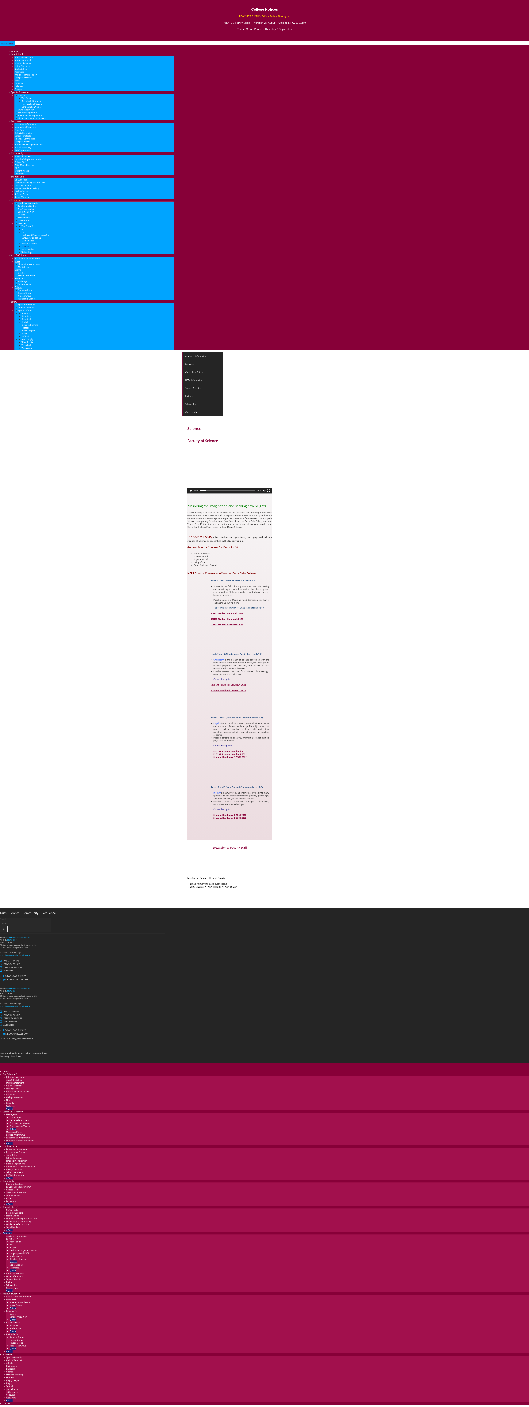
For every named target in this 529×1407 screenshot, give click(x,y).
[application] (229, 470)
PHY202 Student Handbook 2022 (230, 754)
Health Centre (12, 1215)
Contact (6, 1403)
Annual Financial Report (17, 1091)
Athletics (10, 1363)
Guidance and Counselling (18, 1221)
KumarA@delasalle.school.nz (212, 883)
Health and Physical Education (24, 1250)
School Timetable (14, 1157)
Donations (11, 1201)
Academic (7, 1233)
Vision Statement (14, 1085)
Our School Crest (14, 1131)
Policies (188, 396)
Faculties (189, 364)
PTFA (8, 1198)
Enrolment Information (17, 1149)
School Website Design (9, 955)
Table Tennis (11, 1391)
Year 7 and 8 (15, 1241)
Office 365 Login (12, 967)
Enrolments (10, 1021)
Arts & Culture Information (18, 1296)
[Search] (4, 929)
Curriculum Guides (194, 372)
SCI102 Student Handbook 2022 (227, 619)
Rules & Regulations (15, 1163)
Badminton (11, 1365)
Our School (8, 1074)
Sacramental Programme (18, 1137)
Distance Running (14, 1374)
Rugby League (12, 1380)
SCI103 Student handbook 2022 (227, 624)
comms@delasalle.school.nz (18, 937)
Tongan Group (16, 1339)
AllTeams (25, 955)
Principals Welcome (15, 1077)
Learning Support (14, 1212)
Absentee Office (12, 970)
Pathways (14, 1325)
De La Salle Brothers (19, 1120)
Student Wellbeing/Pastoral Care (21, 1218)
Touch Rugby (12, 1389)
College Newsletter (15, 1097)
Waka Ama (11, 1397)
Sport (5, 1354)
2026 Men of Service (16, 1192)
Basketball (11, 1368)
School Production (18, 1316)
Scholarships (191, 404)
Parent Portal (11, 960)
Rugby (9, 1383)
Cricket (9, 1371)
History (9, 1114)
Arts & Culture (9, 1293)
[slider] (227, 490)
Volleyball (10, 1394)
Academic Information (195, 356)
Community (8, 1181)
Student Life (8, 1207)
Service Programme (15, 1134)
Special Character (11, 1111)
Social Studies (16, 1264)
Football (10, 1377)
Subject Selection (193, 388)
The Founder (16, 1117)
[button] (229, 469)
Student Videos (13, 1195)
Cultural (10, 1334)
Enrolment (8, 1146)
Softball (9, 1386)
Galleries (10, 1105)
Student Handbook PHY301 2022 (230, 757)
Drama (9, 1311)
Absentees (8, 1024)
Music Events (16, 1305)
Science (13, 1261)
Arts (12, 1244)
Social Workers (13, 1227)
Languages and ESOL (19, 1253)
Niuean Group (16, 1342)
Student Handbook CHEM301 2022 (228, 690)
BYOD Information (15, 1175)
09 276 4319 (12, 940)
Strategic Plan (12, 1088)
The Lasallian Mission (20, 1123)
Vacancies (10, 1094)
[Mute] (264, 490)
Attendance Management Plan (20, 1166)
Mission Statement (15, 1082)
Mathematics (16, 1256)
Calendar (10, 1103)
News (8, 1100)
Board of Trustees (14, 1183)
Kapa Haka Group (18, 1345)
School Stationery (14, 1172)
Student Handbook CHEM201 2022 (228, 684)
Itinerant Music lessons (20, 1302)
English (13, 1247)
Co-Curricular (12, 1209)
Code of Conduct (14, 1360)
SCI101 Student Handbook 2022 (227, 613)
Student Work (16, 1328)
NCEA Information (193, 380)
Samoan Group (17, 1337)
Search (3, 919)
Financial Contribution (16, 1160)
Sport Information (14, 1357)
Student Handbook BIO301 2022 (229, 818)
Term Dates (11, 1155)
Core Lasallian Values (20, 1126)
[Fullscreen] (268, 490)
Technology (15, 1267)
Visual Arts (11, 1322)
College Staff (12, 1189)
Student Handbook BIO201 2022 (229, 815)
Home (6, 1071)
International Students (16, 1152)
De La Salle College (12, 1065)
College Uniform (14, 1169)
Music (9, 1299)
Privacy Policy (11, 964)
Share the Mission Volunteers (20, 1140)
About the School (14, 1079)
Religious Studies (18, 1259)
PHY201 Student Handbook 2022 (230, 751)
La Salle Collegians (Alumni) (19, 1186)
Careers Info (191, 412)
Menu (12, 47)
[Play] (191, 490)
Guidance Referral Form (17, 1224)
